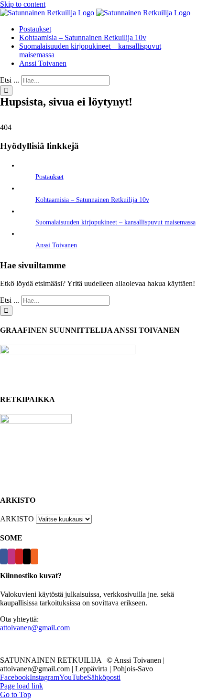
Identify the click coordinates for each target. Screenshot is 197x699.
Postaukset (49, 176)
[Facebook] (4, 556)
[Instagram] (11, 556)
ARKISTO (17, 519)
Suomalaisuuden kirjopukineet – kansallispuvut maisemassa (115, 222)
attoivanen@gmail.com (35, 628)
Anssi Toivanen (56, 245)
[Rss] (34, 556)
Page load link (21, 686)
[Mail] (27, 556)
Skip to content (22, 4)
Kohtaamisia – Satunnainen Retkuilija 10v (92, 199)
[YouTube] (19, 556)
